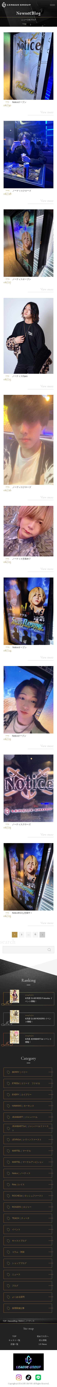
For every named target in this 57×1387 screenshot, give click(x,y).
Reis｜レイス (18, 1184)
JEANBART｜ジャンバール (24, 1117)
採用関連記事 (18, 1308)
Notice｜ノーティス (21, 1173)
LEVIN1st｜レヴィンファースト (27, 1139)
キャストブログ (19, 1240)
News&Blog (12, 1321)
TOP (5, 1321)
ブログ (15, 1285)
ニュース (16, 1274)
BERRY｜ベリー (20, 1072)
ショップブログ (19, 1263)
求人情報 (43, 1340)
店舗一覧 (14, 1344)
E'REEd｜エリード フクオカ (26, 1083)
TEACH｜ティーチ (20, 1218)
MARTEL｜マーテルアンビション (27, 1162)
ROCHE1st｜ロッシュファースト (27, 1195)
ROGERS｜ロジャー (22, 1207)
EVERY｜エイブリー (22, 1094)
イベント (16, 1229)
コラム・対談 (18, 1252)
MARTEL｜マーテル (21, 1151)
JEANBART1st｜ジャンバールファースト (30, 1128)
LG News (43, 1344)
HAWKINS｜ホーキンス (23, 1106)
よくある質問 (18, 1297)
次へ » (42, 935)
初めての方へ (43, 1336)
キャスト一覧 (14, 1340)
